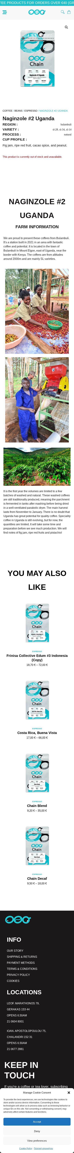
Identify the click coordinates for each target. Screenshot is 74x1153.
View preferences (37, 1140)
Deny (37, 1131)
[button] (69, 1092)
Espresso (30, 110)
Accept (37, 1121)
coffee (7, 110)
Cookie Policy (25, 1148)
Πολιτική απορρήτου (43, 1148)
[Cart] (68, 11)
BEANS (18, 110)
